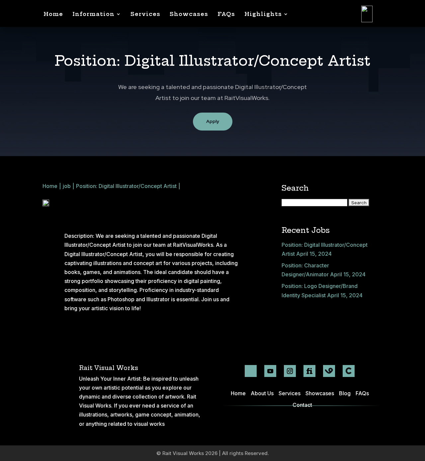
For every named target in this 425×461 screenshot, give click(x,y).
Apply (212, 121)
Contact (302, 405)
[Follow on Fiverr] (309, 371)
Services (145, 14)
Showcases (189, 14)
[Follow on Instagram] (290, 371)
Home (53, 14)
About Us (262, 393)
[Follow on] (329, 371)
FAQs (226, 14)
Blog (345, 393)
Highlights (263, 14)
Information (93, 14)
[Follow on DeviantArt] (251, 371)
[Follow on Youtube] (270, 371)
